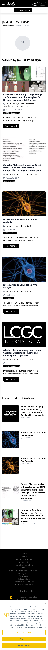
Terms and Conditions (24, 581)
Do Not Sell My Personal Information (24, 570)
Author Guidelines (24, 559)
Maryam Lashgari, (28, 104)
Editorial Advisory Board (24, 565)
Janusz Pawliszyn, (13, 104)
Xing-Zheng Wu (27, 359)
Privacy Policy (24, 573)
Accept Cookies (24, 646)
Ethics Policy (24, 567)
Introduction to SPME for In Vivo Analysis (33, 434)
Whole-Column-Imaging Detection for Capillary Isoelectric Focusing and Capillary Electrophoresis (32, 410)
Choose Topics (21, 10)
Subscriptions (24, 579)
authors (11, 26)
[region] (24, 625)
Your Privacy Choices (24, 584)
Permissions (24, 576)
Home (4, 26)
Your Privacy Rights (24, 632)
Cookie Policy (41, 627)
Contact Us (24, 562)
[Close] (45, 603)
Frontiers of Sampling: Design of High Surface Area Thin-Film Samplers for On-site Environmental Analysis (33, 516)
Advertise (24, 556)
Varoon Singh (24, 106)
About (24, 553)
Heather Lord (26, 226)
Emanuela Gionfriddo (29, 174)
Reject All (24, 639)
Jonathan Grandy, (11, 106)
